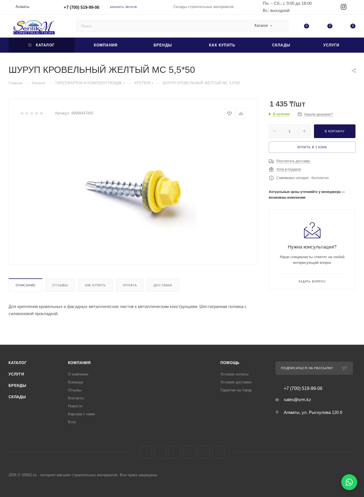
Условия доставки (235, 382)
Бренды (17, 385)
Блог (72, 422)
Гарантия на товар (236, 390)
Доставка (163, 285)
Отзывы (60, 285)
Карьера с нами (81, 414)
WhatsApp (204, 452)
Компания (79, 363)
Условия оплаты (234, 374)
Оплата (130, 285)
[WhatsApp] (349, 482)
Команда (75, 382)
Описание (25, 285)
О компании (78, 374)
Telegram (175, 452)
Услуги (16, 374)
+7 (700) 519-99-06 (81, 7)
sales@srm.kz (297, 399)
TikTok (218, 452)
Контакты (76, 398)
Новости (75, 406)
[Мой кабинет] (352, 8)
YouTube (189, 452)
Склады (17, 397)
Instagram (160, 452)
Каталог (18, 363)
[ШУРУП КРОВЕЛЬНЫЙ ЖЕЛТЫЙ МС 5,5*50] (133, 190)
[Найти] (281, 26)
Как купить (95, 285)
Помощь (229, 363)
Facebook (146, 452)
